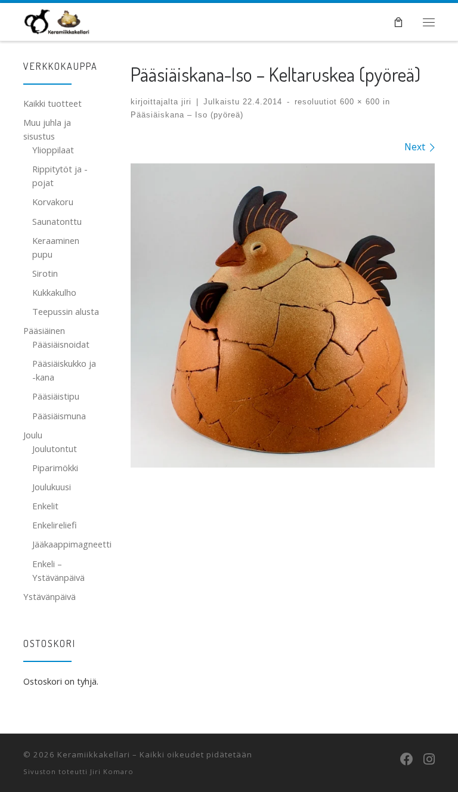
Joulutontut (54, 448)
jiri (186, 101)
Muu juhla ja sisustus (47, 129)
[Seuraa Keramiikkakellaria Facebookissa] (406, 758)
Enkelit (45, 506)
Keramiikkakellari (93, 754)
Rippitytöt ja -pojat (60, 175)
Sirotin (45, 273)
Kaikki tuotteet (52, 103)
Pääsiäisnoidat (60, 344)
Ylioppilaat (53, 150)
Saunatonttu (57, 221)
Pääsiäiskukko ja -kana (64, 370)
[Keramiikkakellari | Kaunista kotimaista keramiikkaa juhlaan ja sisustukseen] (57, 20)
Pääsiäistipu (55, 396)
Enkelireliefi (54, 525)
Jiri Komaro (112, 771)
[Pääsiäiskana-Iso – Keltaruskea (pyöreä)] (283, 315)
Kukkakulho (54, 292)
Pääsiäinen (44, 330)
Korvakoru (52, 202)
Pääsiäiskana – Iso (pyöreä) (187, 114)
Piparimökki (55, 468)
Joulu (32, 435)
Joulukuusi (51, 487)
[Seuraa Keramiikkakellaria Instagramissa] (429, 758)
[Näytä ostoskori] (398, 22)
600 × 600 (358, 101)
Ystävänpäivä (49, 596)
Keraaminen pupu (55, 247)
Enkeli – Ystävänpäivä (58, 570)
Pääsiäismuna (59, 416)
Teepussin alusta (65, 311)
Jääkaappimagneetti (72, 544)
